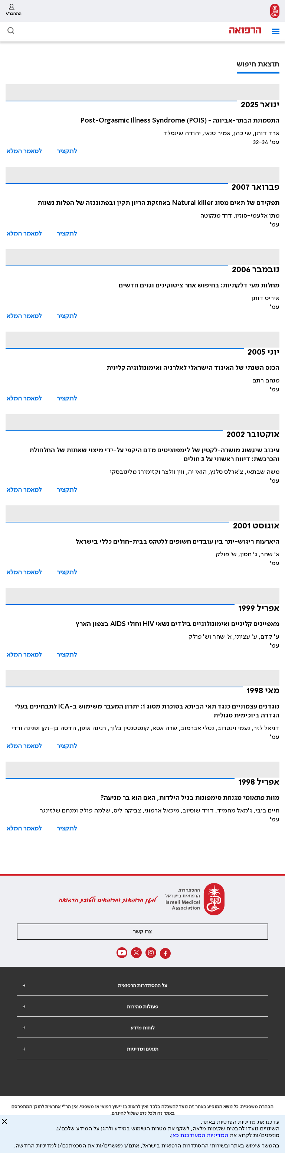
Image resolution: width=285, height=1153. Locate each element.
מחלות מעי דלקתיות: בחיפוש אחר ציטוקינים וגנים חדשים (199, 285)
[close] (4, 1124)
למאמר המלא (24, 151)
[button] (272, 31)
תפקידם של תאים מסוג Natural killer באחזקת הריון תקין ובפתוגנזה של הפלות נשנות (158, 203)
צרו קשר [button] (142, 932)
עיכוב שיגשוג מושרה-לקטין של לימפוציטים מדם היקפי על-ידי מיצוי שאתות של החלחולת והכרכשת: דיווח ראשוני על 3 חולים (154, 455)
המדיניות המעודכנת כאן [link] (199, 1136)
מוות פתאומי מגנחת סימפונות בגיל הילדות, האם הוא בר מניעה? (190, 798)
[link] (274, 11)
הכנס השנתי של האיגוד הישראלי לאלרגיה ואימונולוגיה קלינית (193, 368)
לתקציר (67, 151)
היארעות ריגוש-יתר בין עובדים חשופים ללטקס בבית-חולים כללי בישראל (177, 541)
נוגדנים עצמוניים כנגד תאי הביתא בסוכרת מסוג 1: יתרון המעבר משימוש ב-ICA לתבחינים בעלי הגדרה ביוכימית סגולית (147, 711)
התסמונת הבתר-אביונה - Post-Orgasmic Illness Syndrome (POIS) (180, 120)
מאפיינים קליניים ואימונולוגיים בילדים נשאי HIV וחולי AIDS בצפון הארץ (177, 624)
